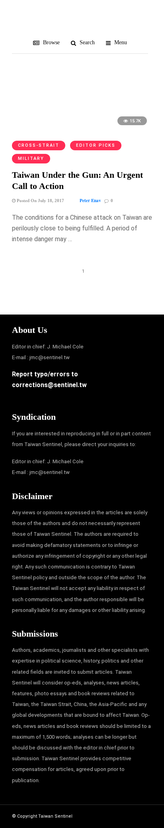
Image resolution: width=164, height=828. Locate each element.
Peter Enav (90, 200)
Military (31, 158)
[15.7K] (82, 129)
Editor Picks (95, 145)
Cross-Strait (38, 145)
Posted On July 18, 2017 (40, 200)
